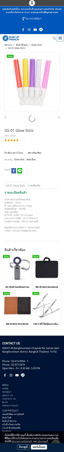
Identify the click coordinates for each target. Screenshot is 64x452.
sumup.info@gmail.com (44, 12)
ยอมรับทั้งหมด (39, 447)
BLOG (5, 402)
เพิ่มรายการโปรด (15, 152)
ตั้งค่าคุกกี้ (23, 447)
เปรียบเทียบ (35, 152)
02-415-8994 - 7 (19, 361)
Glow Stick (19, 159)
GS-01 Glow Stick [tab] (15, 185)
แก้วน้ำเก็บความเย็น (11, 424)
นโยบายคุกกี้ (43, 441)
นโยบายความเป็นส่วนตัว (22, 441)
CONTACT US (9, 398)
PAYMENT (6, 392)
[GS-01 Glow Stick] (32, 82)
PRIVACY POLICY (10, 405)
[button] (53, 38)
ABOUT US (7, 395)
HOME (5, 388)
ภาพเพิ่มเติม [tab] (34, 185)
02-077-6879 (18, 364)
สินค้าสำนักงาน (9, 421)
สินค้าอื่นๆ (31, 159)
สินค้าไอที (6, 417)
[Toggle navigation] (60, 38)
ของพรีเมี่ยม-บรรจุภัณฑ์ (13, 414)
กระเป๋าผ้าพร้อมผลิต (11, 428)
